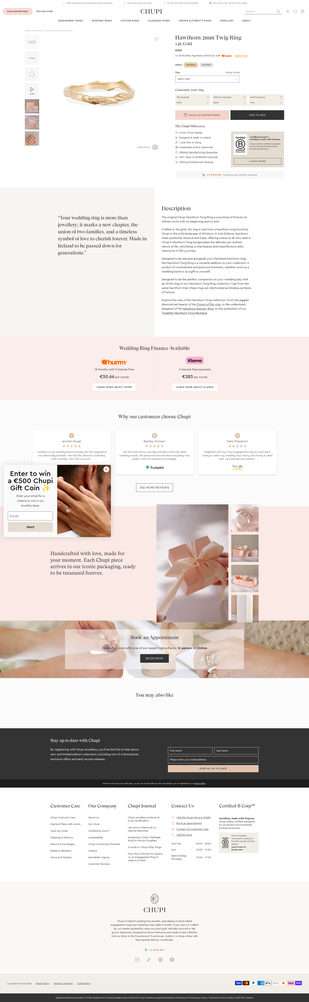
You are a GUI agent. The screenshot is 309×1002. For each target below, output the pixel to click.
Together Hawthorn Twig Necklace (184, 313)
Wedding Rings (102, 20)
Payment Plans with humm (65, 824)
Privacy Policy (42, 983)
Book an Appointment (204, 115)
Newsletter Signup (99, 857)
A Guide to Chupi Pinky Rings (144, 847)
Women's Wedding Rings (59, 31)
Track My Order (59, 831)
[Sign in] (287, 11)
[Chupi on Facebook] (172, 960)
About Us (93, 817)
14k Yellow (190, 65)
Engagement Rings (70, 20)
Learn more (257, 161)
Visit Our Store (44, 11)
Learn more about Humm (114, 387)
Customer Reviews (99, 864)
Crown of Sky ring (208, 304)
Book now (154, 658)
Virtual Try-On (143, 147)
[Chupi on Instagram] (137, 960)
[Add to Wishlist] (156, 39)
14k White (206, 65)
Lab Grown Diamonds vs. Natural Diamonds (142, 829)
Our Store (94, 824)
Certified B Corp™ (99, 831)
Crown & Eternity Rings (195, 20)
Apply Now (241, 55)
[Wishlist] (295, 11)
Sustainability (95, 837)
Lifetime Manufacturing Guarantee (198, 152)
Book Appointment (17, 11)
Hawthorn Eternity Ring (198, 308)
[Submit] (278, 11)
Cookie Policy (83, 983)
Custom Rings (130, 20)
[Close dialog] (106, 469)
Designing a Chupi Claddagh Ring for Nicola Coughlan (144, 839)
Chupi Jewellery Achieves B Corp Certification (143, 819)
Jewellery (227, 20)
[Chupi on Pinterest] (160, 960)
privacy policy (199, 783)
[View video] (32, 90)
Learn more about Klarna (195, 387)
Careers (92, 851)
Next (30, 527)
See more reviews (154, 487)
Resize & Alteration (61, 851)
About (246, 20)
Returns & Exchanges (62, 844)
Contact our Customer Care (192, 829)
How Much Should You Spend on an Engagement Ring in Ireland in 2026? (145, 857)
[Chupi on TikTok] (149, 960)
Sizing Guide (233, 72)
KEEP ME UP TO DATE (213, 768)
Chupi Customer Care (62, 817)
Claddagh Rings (159, 20)
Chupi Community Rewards (104, 844)
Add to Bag (257, 115)
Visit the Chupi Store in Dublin (193, 817)
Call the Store (184, 835)
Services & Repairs (61, 857)
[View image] (32, 42)
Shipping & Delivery (61, 837)
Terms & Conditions (63, 983)
